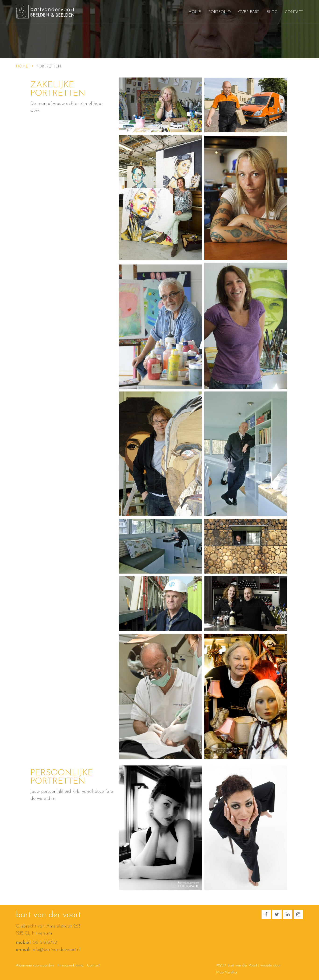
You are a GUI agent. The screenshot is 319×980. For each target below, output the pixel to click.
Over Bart (248, 12)
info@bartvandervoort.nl (56, 949)
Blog (272, 12)
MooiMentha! (226, 972)
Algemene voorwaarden (35, 965)
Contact (294, 12)
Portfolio (220, 12)
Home (195, 12)
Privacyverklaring (70, 965)
